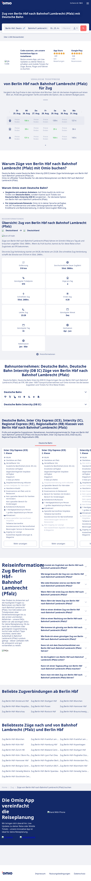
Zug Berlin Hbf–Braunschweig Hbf (75, 711)
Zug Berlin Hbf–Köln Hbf (13, 744)
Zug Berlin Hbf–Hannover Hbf (73, 706)
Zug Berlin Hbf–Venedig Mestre (16, 771)
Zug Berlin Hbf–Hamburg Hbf (44, 744)
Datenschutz (79, 873)
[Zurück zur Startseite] (7, 3)
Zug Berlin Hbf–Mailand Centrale (45, 750)
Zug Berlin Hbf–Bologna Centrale (16, 765)
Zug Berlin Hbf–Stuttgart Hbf (44, 701)
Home (4, 787)
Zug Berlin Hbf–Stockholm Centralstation (20, 776)
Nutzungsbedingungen (59, 873)
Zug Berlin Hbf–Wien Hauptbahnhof (18, 706)
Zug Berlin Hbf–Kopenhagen (72, 744)
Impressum (40, 873)
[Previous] (9, 112)
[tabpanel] (45, 499)
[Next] (81, 112)
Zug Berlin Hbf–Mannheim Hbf (73, 765)
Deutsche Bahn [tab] (45, 443)
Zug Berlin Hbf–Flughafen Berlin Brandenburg (51, 760)
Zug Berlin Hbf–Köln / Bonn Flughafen (19, 755)
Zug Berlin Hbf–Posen (40, 706)
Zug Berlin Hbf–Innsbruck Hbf (15, 701)
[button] (54, 28)
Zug (12, 787)
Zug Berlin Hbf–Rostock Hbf (43, 711)
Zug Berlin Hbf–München (71, 701)
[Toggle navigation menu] (87, 3)
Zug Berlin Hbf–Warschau (13, 711)
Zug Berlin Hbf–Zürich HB (13, 750)
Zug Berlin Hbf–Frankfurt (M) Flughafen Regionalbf (53, 765)
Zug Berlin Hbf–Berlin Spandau (44, 771)
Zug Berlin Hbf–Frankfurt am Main (46, 739)
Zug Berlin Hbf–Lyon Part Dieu (44, 755)
